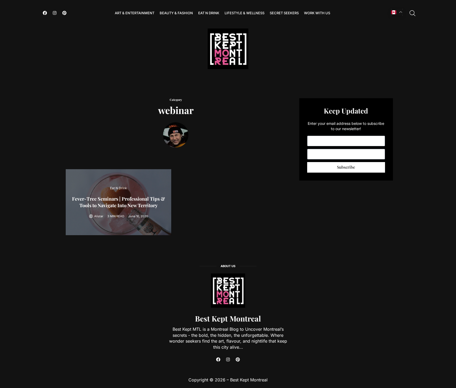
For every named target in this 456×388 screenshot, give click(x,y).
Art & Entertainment (134, 13)
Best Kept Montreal (228, 318)
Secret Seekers (284, 13)
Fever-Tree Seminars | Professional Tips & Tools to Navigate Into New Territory (118, 202)
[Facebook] (45, 13)
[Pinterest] (64, 13)
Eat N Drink (208, 13)
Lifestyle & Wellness (244, 13)
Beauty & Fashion (176, 13)
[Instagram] (54, 13)
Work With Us (317, 13)
